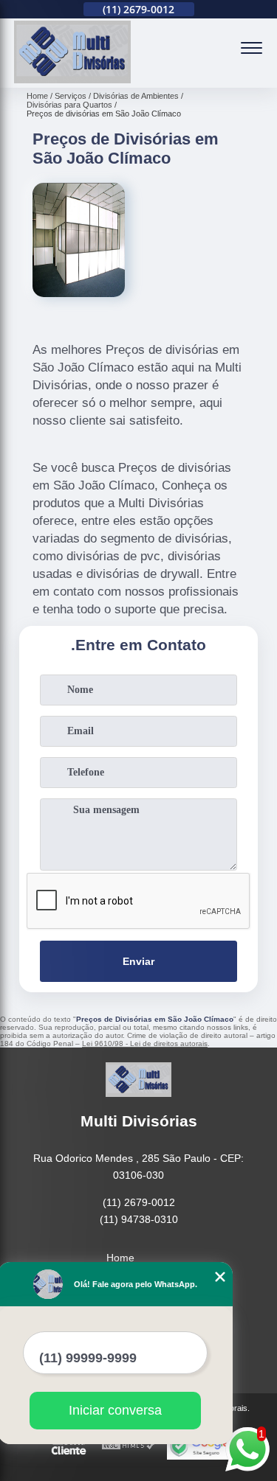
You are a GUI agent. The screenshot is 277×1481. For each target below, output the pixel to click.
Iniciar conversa (115, 1410)
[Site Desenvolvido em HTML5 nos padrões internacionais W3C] (128, 1446)
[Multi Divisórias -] (72, 80)
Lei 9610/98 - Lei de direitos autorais (145, 1043)
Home (120, 1258)
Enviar (138, 961)
